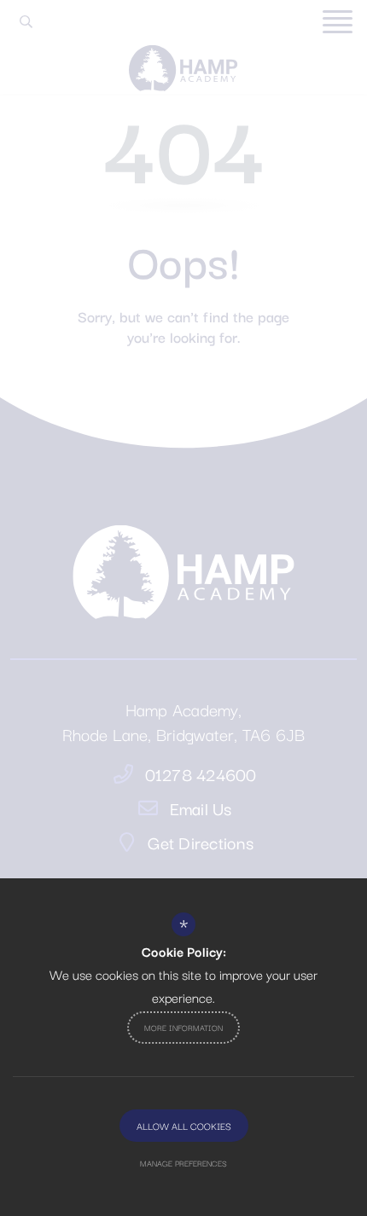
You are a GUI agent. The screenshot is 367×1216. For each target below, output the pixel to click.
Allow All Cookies (184, 1125)
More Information (183, 1027)
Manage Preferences (183, 1162)
